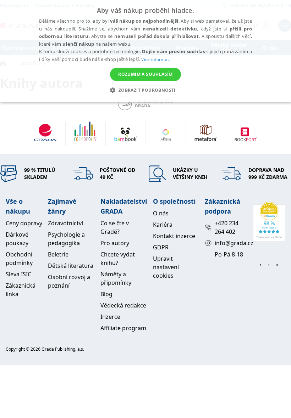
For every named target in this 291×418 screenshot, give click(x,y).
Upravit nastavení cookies (166, 267)
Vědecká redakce (123, 305)
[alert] (145, 51)
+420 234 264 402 (226, 227)
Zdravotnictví (65, 223)
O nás (161, 213)
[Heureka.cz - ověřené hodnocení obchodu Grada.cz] (269, 222)
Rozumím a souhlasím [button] (145, 74)
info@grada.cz (231, 243)
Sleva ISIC (18, 274)
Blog (106, 294)
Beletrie (58, 254)
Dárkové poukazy (17, 239)
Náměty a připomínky (115, 278)
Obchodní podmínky (19, 258)
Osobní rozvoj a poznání (69, 281)
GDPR (161, 247)
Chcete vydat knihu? (117, 258)
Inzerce (110, 317)
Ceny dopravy (24, 223)
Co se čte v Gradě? (114, 227)
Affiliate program (123, 328)
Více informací (156, 59)
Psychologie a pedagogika (66, 239)
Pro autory (114, 243)
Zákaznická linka (20, 290)
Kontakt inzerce (174, 236)
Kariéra (162, 224)
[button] (145, 90)
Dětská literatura (70, 266)
